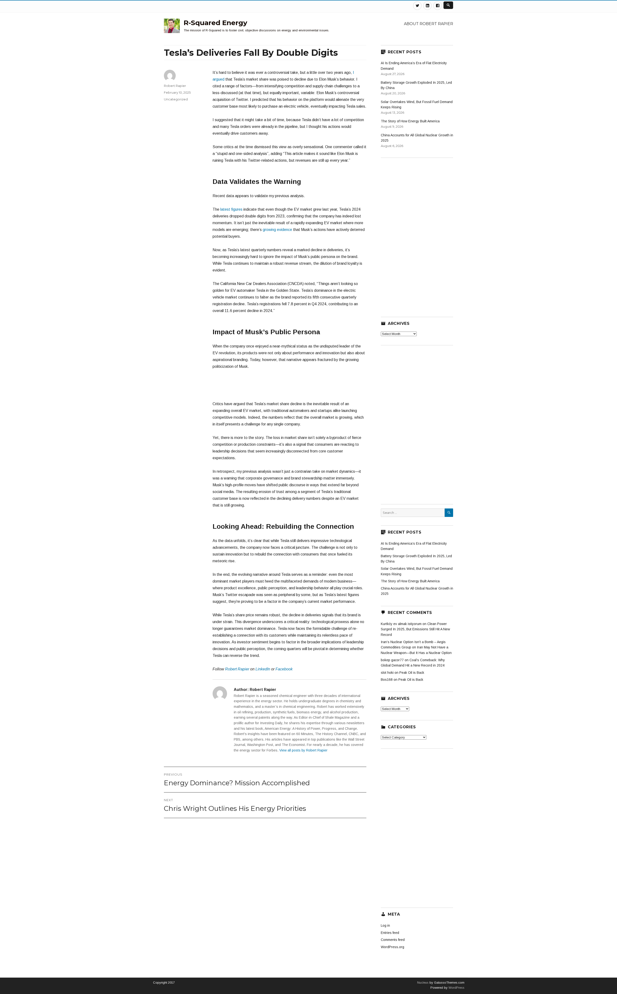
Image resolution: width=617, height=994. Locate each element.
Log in (385, 925)
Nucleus (423, 982)
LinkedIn (262, 669)
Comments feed (393, 940)
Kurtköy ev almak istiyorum (401, 624)
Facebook (284, 669)
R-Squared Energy (215, 23)
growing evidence (277, 230)
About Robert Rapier (428, 23)
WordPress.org (392, 947)
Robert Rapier (237, 669)
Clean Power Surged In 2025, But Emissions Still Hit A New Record (415, 629)
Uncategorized (176, 99)
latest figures (231, 209)
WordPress (456, 987)
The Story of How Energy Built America (410, 121)
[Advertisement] (289, 387)
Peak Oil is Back (411, 672)
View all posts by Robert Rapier (303, 750)
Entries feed (390, 933)
